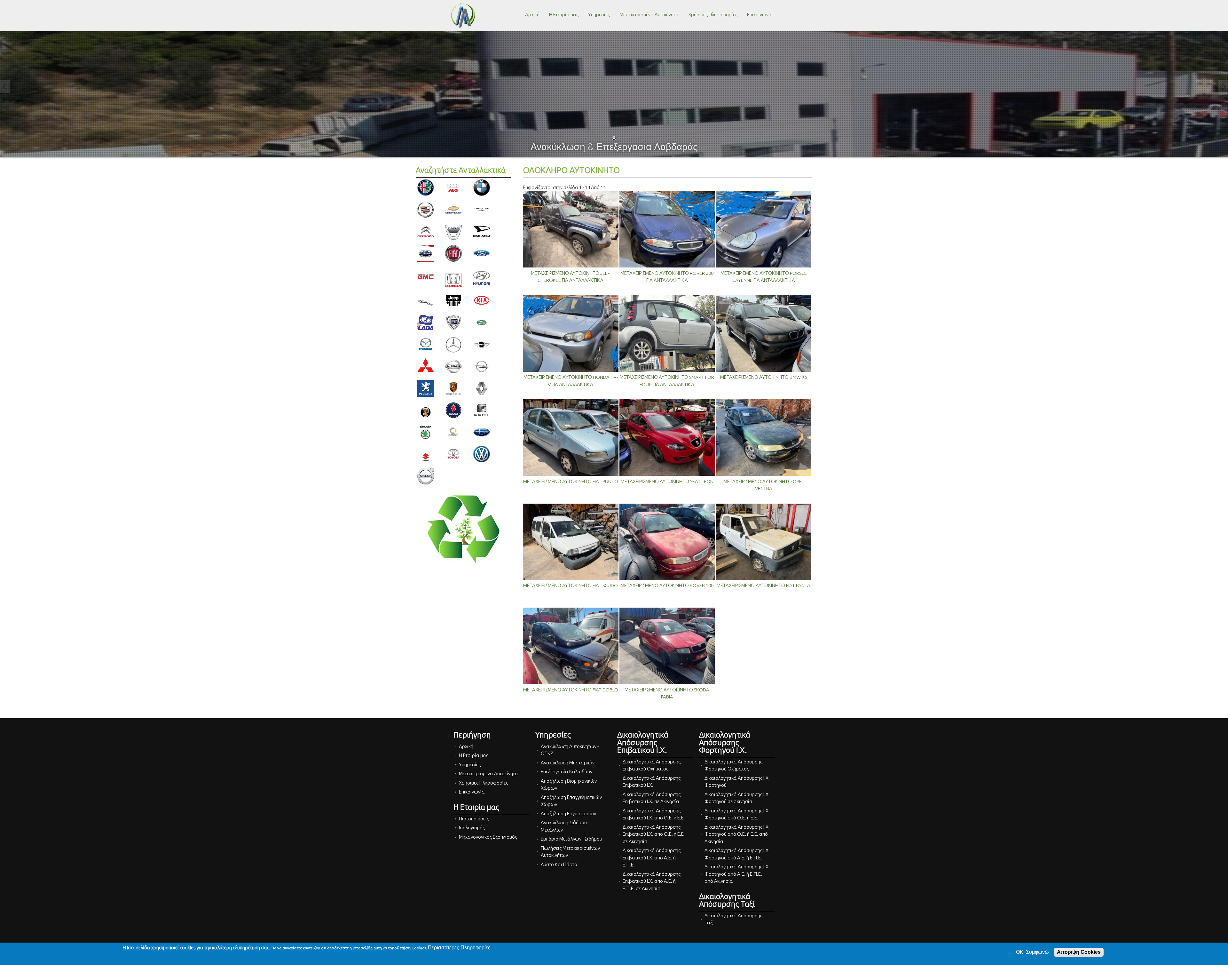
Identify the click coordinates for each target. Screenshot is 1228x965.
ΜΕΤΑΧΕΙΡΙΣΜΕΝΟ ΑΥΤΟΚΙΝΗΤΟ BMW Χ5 (763, 377)
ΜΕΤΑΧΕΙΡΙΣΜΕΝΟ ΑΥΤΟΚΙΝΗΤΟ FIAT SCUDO (570, 585)
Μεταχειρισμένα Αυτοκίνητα (649, 14)
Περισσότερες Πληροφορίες (459, 947)
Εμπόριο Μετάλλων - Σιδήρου (571, 838)
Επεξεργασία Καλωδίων (566, 771)
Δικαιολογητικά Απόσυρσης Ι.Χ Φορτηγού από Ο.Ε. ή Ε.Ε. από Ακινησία (736, 834)
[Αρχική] (463, 15)
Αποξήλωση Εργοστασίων (568, 813)
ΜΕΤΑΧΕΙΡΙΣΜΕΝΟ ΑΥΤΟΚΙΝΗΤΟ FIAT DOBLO (570, 689)
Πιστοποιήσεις (474, 818)
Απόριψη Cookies (1079, 952)
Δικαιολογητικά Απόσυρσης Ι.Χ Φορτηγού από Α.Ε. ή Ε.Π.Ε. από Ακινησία (736, 874)
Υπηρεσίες (599, 14)
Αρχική (532, 14)
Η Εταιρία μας (564, 14)
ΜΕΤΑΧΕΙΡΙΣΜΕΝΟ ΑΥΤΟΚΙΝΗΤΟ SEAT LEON (667, 481)
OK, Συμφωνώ (1032, 952)
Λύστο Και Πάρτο (559, 864)
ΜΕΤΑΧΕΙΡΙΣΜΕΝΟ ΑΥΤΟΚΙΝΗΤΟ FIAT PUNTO (570, 481)
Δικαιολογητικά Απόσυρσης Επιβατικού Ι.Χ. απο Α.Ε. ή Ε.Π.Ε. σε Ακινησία (652, 881)
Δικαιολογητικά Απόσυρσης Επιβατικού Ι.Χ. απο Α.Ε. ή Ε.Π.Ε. (652, 857)
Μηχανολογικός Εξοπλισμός (488, 837)
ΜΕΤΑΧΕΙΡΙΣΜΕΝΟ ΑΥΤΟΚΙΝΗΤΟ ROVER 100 (666, 585)
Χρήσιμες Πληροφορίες (712, 14)
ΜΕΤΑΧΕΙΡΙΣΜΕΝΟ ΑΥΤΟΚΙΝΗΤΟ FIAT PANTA (763, 585)
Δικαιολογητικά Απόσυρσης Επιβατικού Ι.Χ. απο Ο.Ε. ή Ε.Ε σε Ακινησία (653, 834)
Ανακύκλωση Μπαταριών (567, 762)
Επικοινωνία (760, 14)
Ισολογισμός (472, 827)
